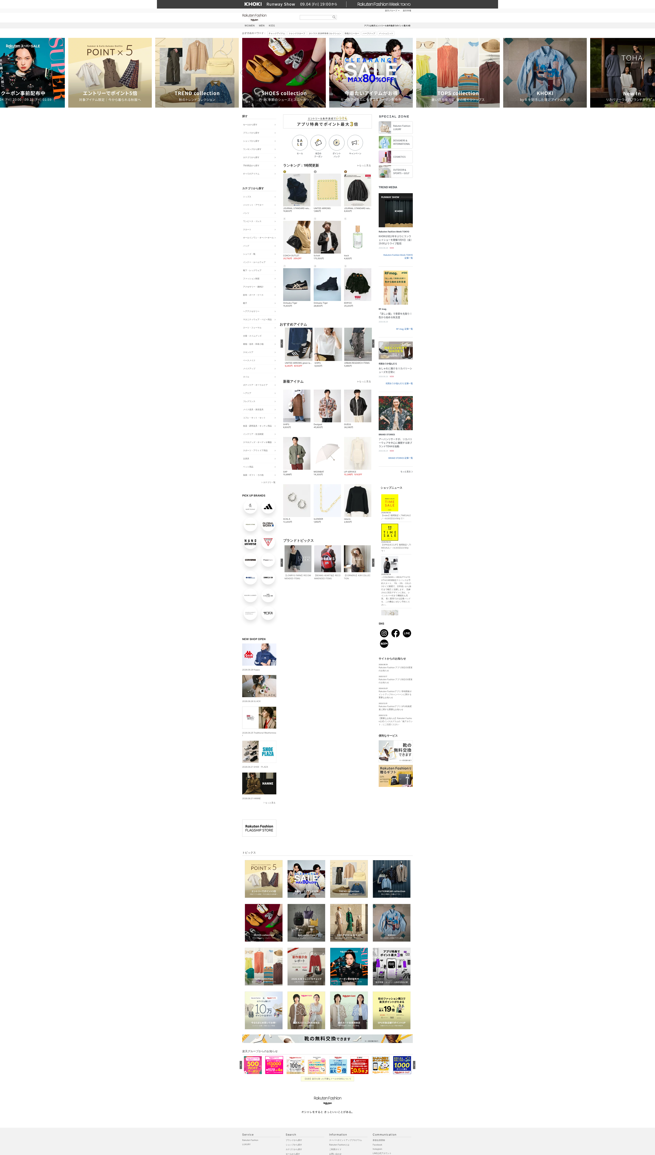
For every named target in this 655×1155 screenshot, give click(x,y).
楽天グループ (391, 10)
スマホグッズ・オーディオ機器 (257, 442)
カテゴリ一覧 (269, 482)
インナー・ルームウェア (254, 262)
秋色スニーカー (352, 33)
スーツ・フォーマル (252, 327)
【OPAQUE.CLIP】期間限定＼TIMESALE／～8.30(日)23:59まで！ (396, 547)
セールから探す (250, 124)
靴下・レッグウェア (252, 270)
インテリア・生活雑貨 (253, 434)
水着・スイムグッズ (252, 336)
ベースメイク (249, 360)
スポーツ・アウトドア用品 (255, 450)
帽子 (245, 303)
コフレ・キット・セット (254, 417)
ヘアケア (247, 393)
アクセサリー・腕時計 (253, 286)
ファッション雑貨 (251, 278)
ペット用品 (248, 466)
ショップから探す (251, 141)
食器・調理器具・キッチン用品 (257, 426)
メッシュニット (386, 33)
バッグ (246, 246)
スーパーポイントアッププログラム (345, 1140)
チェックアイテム (277, 33)
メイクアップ (249, 368)
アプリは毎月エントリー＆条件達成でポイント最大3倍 (387, 25)
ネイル (246, 376)
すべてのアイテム (251, 173)
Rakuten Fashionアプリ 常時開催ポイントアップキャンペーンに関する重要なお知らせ (395, 694)
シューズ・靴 (249, 254)
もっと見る (270, 802)
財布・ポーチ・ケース (253, 295)
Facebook (377, 1144)
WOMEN (250, 25)
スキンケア (248, 352)
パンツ (246, 213)
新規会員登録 (379, 1140)
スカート (247, 229)
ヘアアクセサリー (251, 311)
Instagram (377, 1149)
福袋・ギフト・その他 (253, 475)
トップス (247, 196)
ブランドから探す (251, 132)
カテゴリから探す (251, 157)
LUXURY (246, 1144)
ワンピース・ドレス (252, 221)
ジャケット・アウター (253, 205)
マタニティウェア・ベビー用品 (257, 319)
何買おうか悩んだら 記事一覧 (399, 383)
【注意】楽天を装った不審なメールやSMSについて (327, 1078)
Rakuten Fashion (268, 17)
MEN (262, 25)
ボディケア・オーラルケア (255, 385)
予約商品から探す (251, 165)
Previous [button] (242, 72)
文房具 (246, 458)
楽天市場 (407, 10)
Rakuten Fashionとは (339, 1144)
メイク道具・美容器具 (253, 409)
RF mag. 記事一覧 (404, 328)
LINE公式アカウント (382, 1153)
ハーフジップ (369, 33)
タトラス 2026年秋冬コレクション (325, 33)
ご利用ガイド (335, 1149)
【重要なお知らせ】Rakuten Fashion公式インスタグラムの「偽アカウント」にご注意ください (396, 721)
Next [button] (413, 72)
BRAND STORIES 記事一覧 (400, 458)
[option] (110, 73)
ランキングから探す (252, 149)
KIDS (272, 25)
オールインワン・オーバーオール (258, 237)
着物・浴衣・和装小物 (253, 344)
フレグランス (249, 401)
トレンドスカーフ (297, 33)
